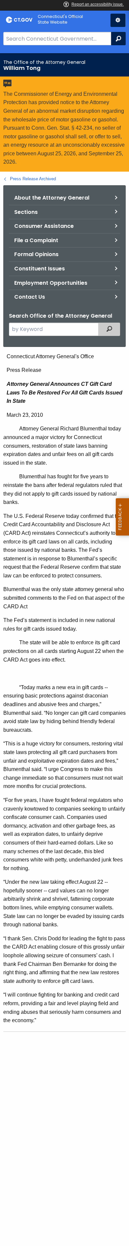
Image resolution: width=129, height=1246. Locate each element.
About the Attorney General (51, 198)
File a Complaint (36, 240)
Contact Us (29, 297)
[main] (64, 649)
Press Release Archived (33, 178)
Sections (26, 212)
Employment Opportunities (50, 283)
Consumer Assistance (44, 226)
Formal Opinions (36, 254)
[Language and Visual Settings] (117, 20)
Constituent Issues (39, 268)
